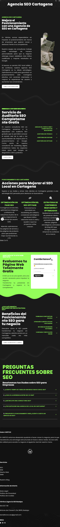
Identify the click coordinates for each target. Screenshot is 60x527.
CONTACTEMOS (7, 157)
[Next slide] (57, 219)
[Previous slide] (2, 219)
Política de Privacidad (8, 493)
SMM (2, 475)
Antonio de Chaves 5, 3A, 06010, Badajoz (14, 510)
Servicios (3, 462)
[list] (30, 218)
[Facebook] (4, 522)
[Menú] (59, 0)
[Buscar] (55, 0)
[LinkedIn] (2, 522)
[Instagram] (0, 522)
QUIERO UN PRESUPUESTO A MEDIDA (12, 342)
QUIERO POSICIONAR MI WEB (10, 86)
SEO (1, 468)
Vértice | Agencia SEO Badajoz (11, 502)
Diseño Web (4, 472)
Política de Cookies (7, 496)
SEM (1, 470)
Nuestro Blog (5, 480)
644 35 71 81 (4, 506)
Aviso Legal (4, 491)
